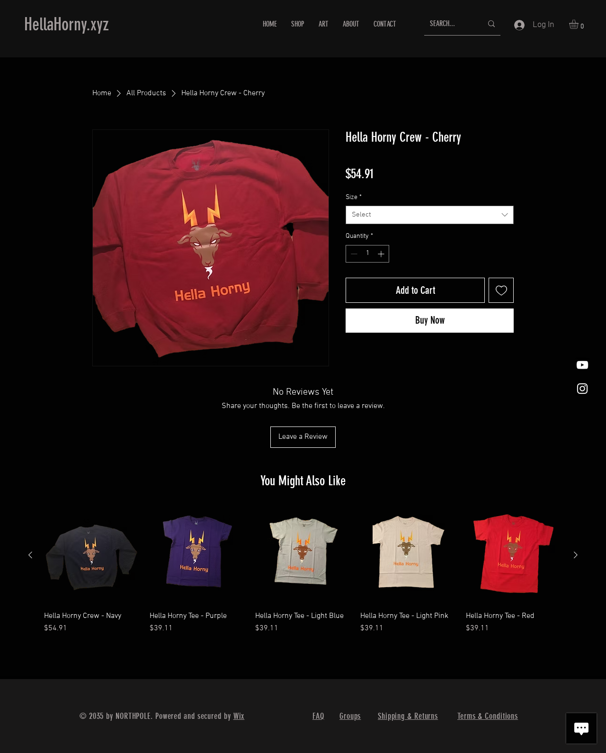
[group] (303, 575)
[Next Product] (575, 555)
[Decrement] (353, 253)
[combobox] (430, 215)
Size (354, 197)
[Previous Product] (30, 555)
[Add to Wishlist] (501, 290)
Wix (239, 716)
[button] (579, 24)
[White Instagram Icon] (582, 388)
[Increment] (382, 253)
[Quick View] (92, 556)
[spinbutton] (367, 253)
